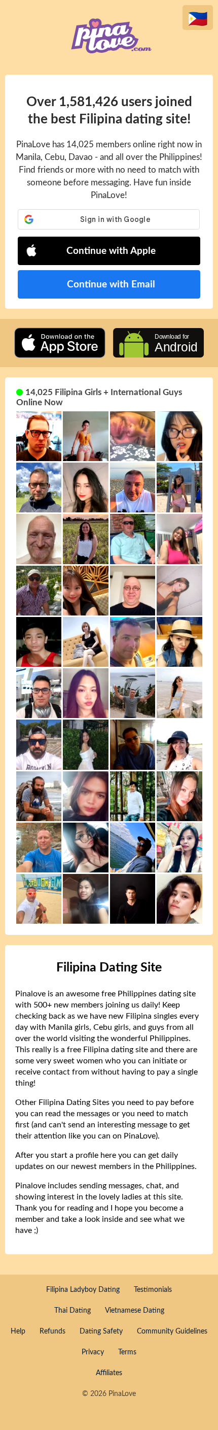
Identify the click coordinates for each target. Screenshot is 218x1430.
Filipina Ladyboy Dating (83, 1289)
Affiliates (109, 1373)
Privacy (93, 1352)
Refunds (52, 1331)
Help (18, 1331)
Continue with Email (111, 284)
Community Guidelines (172, 1331)
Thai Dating (72, 1310)
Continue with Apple (111, 251)
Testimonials (153, 1289)
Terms (127, 1352)
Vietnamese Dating (134, 1310)
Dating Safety (101, 1331)
